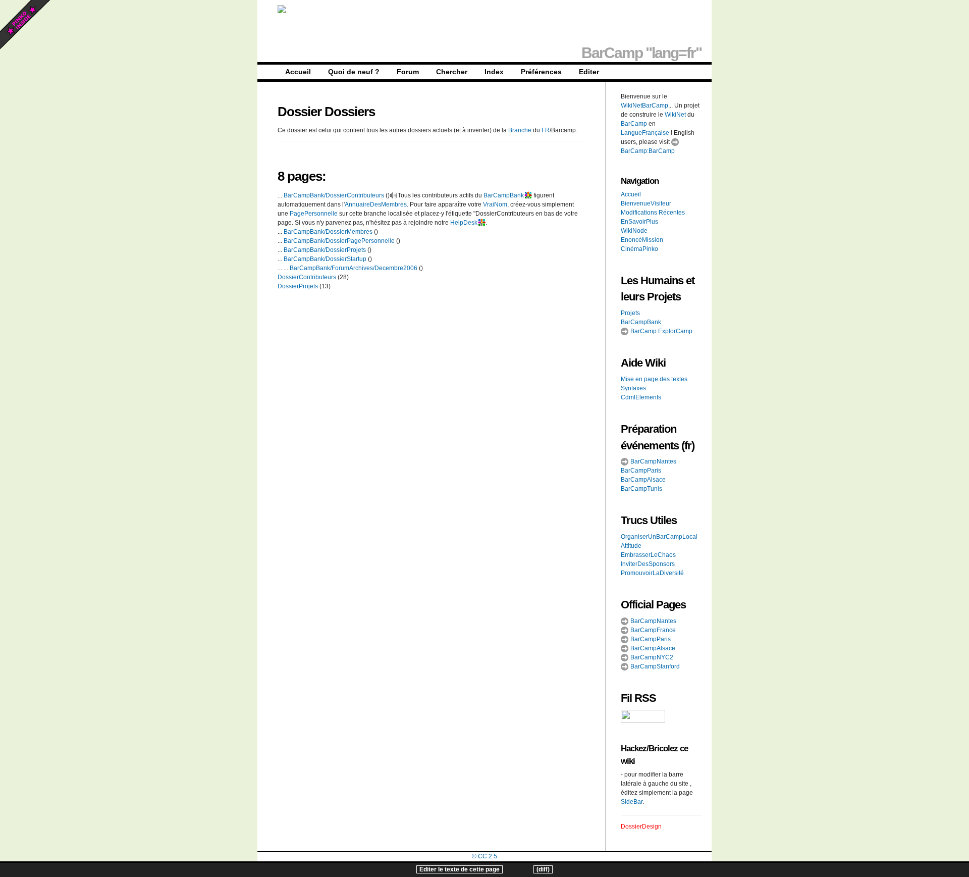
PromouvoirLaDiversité (652, 573)
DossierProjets (298, 286)
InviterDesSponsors (648, 564)
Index (494, 72)
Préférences (541, 72)
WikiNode (634, 230)
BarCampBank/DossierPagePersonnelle (339, 240)
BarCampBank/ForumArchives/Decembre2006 (353, 268)
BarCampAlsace (643, 479)
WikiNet (675, 114)
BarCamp (634, 123)
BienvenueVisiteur (646, 203)
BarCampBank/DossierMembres (328, 231)
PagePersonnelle (314, 213)
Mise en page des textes (654, 379)
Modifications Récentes (653, 212)
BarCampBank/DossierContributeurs (334, 195)
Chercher (451, 72)
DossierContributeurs (307, 277)
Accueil (298, 72)
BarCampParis (641, 470)
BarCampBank (503, 195)
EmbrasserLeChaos (648, 554)
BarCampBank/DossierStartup (325, 259)
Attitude (631, 545)
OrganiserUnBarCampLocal (659, 536)
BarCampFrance (652, 630)
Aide (631, 362)
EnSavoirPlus (639, 221)
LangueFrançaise (645, 132)
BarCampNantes (652, 461)
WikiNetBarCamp (644, 105)
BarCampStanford (654, 666)
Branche (519, 130)
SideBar (631, 801)
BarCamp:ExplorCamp (660, 331)
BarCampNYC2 (651, 657)
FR (546, 130)
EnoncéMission (642, 239)
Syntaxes (633, 388)
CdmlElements (641, 397)
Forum (408, 72)
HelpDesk (463, 222)
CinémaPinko (639, 248)
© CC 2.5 (484, 856)
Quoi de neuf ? (354, 72)
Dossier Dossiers (326, 111)
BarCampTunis (641, 488)
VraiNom (495, 204)
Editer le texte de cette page (459, 869)
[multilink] (528, 195)
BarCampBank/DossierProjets (325, 249)
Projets (630, 313)
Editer (589, 72)
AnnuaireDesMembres (376, 204)
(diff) (543, 869)
